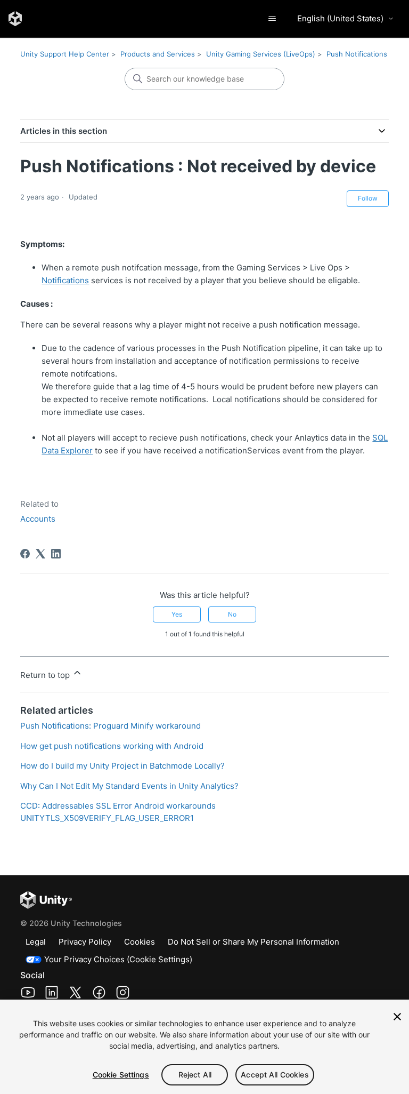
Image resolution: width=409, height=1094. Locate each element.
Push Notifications (356, 54)
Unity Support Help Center (64, 54)
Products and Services (157, 54)
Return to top (46, 675)
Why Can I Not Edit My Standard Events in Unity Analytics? (129, 786)
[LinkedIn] (56, 553)
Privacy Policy (85, 942)
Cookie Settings (121, 1074)
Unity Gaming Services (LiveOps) (260, 54)
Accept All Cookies (275, 1074)
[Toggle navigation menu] (272, 18)
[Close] (397, 1016)
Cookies (139, 942)
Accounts (37, 519)
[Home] (15, 18)
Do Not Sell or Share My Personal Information (253, 942)
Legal (36, 942)
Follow (368, 198)
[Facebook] (25, 553)
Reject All (194, 1074)
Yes (176, 614)
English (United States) (340, 18)
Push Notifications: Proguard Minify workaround (110, 726)
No (232, 614)
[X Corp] (40, 553)
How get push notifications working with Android (111, 746)
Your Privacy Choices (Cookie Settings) (118, 959)
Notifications (65, 280)
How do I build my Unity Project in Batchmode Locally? (122, 766)
